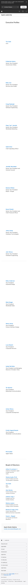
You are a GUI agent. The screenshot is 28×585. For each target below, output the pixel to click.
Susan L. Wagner (10, 516)
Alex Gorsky (9, 490)
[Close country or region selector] (26, 2)
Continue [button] (24, 7)
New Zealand (3, 577)
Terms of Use (10, 581)
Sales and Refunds (18, 581)
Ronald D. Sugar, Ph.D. (12, 509)
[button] (10, 7)
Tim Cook (8, 483)
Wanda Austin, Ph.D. (11, 477)
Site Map (3, 583)
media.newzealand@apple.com (12, 529)
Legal (24, 581)
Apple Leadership (6, 15)
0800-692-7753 (7, 574)
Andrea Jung (9, 496)
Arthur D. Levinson (11, 469)
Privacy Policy (4, 581)
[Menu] (26, 11)
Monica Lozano (10, 503)
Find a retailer (12, 573)
